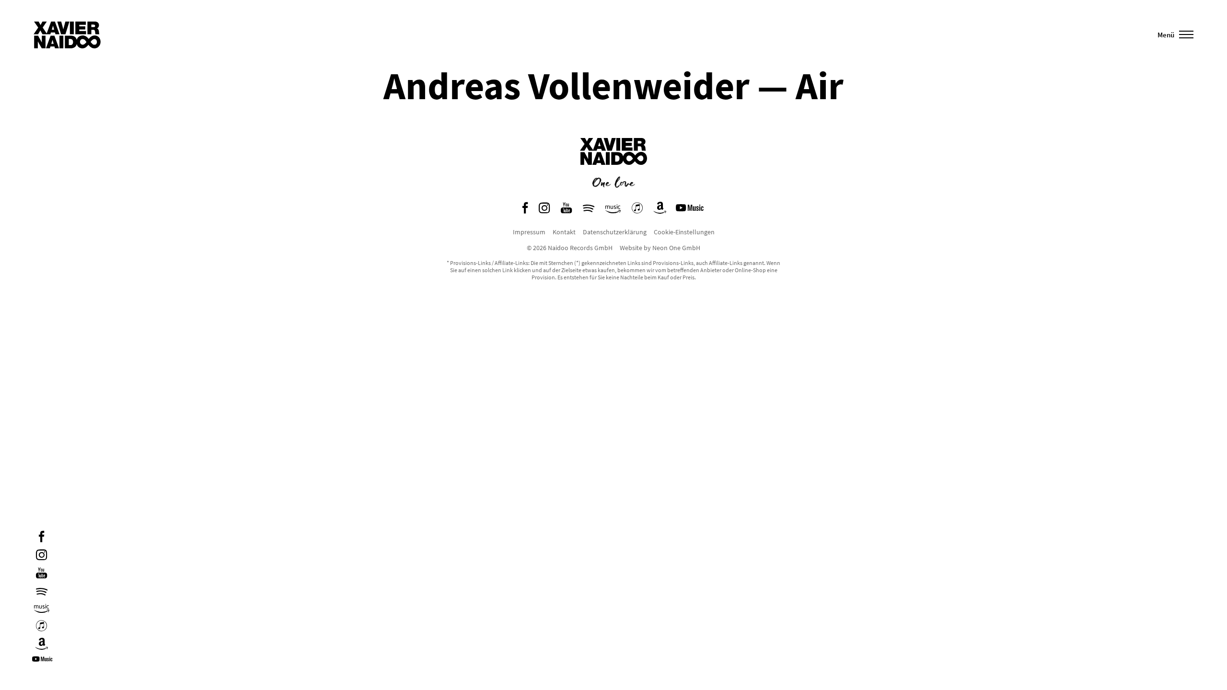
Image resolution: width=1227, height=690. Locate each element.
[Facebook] (41, 538)
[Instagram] (41, 556)
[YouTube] (41, 574)
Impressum (529, 232)
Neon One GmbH (676, 247)
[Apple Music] (41, 627)
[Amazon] (41, 645)
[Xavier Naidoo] (613, 172)
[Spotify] (41, 592)
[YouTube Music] (44, 662)
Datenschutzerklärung (615, 232)
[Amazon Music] (41, 609)
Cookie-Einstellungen (684, 232)
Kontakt (564, 232)
